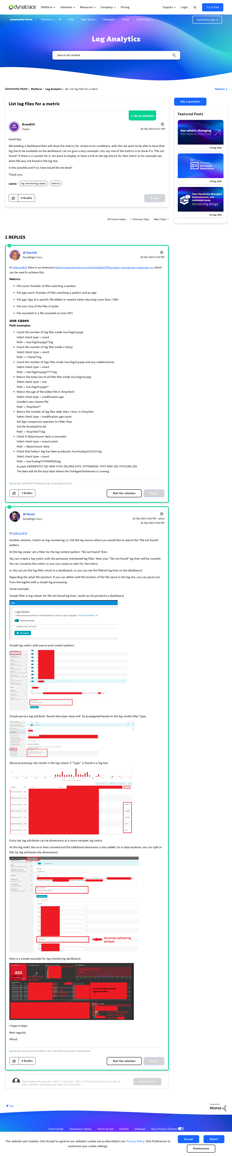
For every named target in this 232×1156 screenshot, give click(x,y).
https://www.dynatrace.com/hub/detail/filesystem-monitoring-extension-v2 (104, 267)
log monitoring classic (33, 183)
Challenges (109, 19)
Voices (125, 19)
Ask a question (190, 101)
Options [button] (220, 89)
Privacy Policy (135, 1141)
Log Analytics (53, 89)
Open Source (88, 19)
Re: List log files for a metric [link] (81, 89)
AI (60, 19)
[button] (188, 1139)
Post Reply (147, 1081)
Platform (46, 19)
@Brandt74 (20, 267)
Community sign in (207, 19)
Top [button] (11, 1106)
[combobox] (116, 55)
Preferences (201, 1148)
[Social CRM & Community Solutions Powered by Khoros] (218, 1107)
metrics (55, 183)
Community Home (21, 19)
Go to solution (144, 116)
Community (143, 19)
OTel (71, 19)
